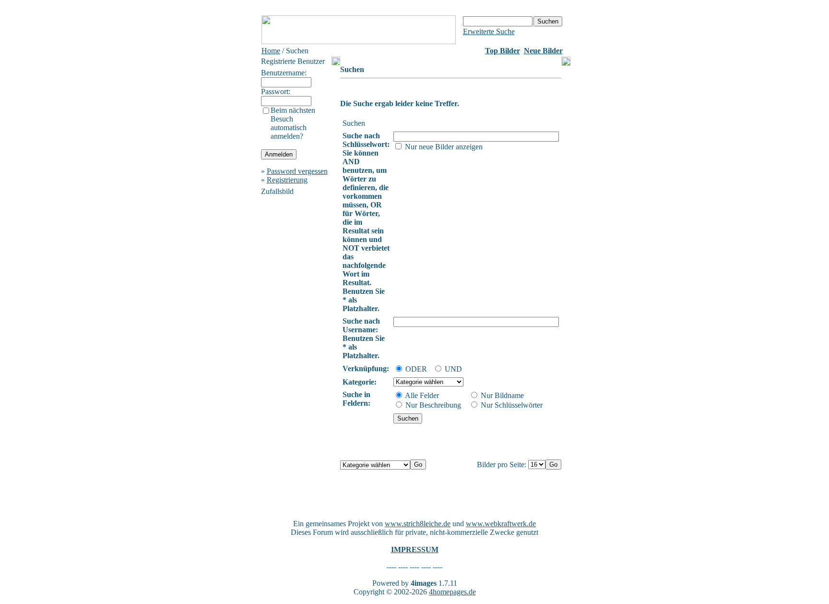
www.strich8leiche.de (417, 523)
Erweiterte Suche (489, 31)
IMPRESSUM (414, 549)
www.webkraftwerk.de (501, 523)
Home (270, 51)
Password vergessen (297, 171)
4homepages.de (452, 592)
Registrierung (287, 180)
